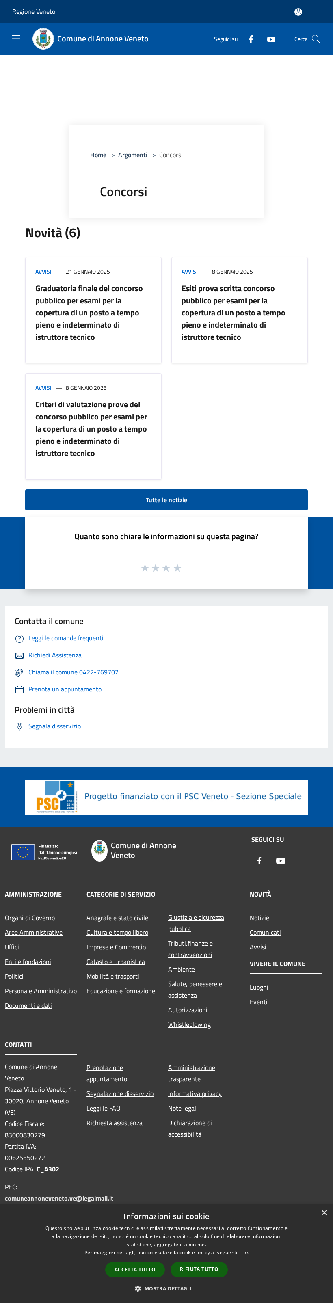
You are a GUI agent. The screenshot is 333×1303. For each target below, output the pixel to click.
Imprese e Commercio (116, 947)
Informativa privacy (195, 1093)
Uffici (12, 947)
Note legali (183, 1108)
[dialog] (166, 1253)
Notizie (259, 918)
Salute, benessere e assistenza (195, 989)
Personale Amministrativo (41, 991)
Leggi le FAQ (103, 1108)
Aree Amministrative (34, 932)
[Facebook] (248, 38)
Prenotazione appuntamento (106, 1073)
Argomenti (132, 155)
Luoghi (259, 987)
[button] (166, 1288)
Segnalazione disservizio (120, 1093)
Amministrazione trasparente (191, 1073)
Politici (14, 976)
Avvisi (43, 271)
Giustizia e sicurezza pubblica (196, 922)
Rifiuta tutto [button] (199, 1269)
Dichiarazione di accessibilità (190, 1128)
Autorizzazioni (188, 1010)
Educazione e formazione (120, 991)
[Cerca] (316, 39)
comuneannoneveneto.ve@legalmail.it (59, 1198)
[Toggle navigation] (16, 38)
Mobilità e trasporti (112, 976)
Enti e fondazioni (28, 961)
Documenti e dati (28, 1005)
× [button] (324, 1213)
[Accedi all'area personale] (298, 12)
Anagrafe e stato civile (117, 918)
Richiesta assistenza (114, 1123)
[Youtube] (268, 38)
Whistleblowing (189, 1024)
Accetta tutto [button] (135, 1269)
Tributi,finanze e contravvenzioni (190, 948)
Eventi (259, 1002)
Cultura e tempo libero (117, 932)
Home (98, 155)
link (244, 1252)
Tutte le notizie (166, 500)
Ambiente (181, 969)
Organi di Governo (30, 918)
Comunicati (265, 932)
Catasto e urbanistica (115, 961)
